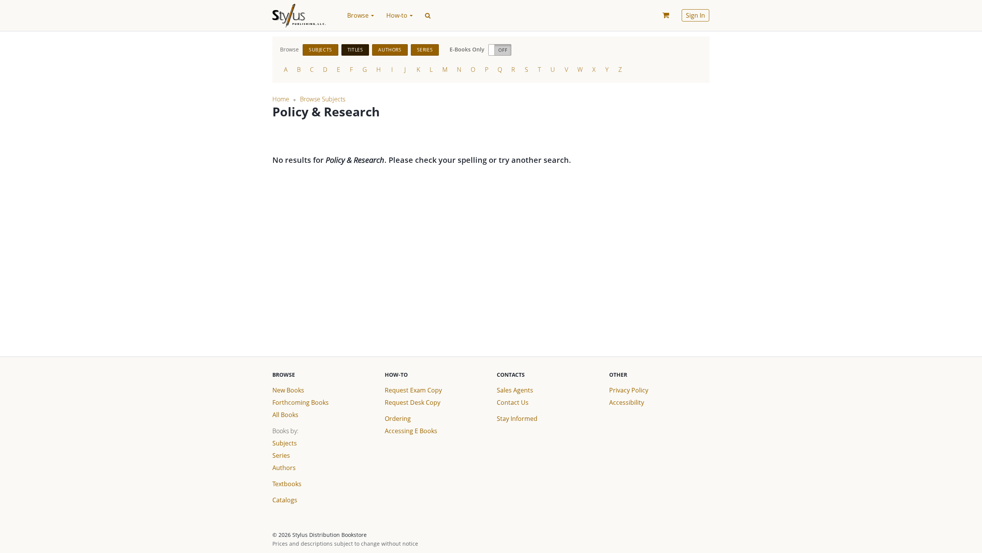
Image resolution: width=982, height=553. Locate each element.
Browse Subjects (322, 99)
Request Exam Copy (413, 390)
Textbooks (287, 484)
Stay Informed (517, 418)
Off (502, 50)
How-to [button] (397, 15)
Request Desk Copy (412, 402)
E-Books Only (467, 49)
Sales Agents (515, 390)
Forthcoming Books (300, 402)
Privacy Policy (628, 390)
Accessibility (626, 402)
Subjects (320, 49)
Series (425, 49)
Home (280, 99)
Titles (355, 49)
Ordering (398, 418)
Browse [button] (358, 15)
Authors (389, 49)
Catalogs (284, 500)
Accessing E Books (411, 431)
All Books (285, 415)
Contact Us (513, 402)
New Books (288, 390)
